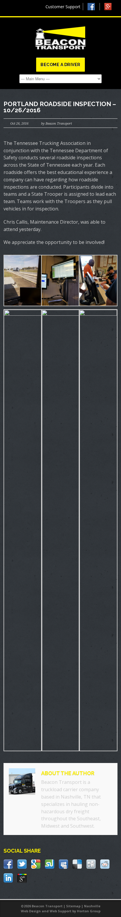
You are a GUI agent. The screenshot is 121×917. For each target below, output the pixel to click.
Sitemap (73, 906)
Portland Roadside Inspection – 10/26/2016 (60, 107)
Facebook (94, 6)
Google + (110, 8)
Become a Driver (60, 64)
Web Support (60, 911)
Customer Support (63, 6)
